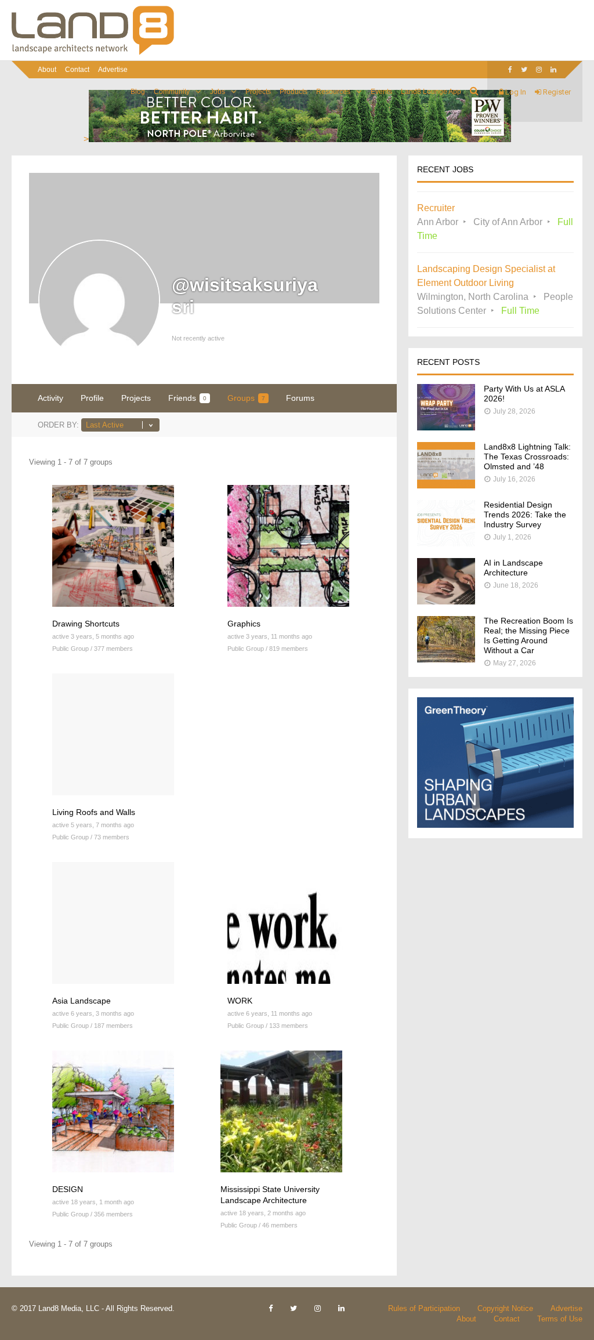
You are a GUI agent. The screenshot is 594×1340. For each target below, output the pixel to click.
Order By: (58, 425)
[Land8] (93, 53)
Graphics (243, 623)
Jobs (217, 92)
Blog (138, 92)
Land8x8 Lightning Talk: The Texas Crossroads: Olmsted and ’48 (527, 456)
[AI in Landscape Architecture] (446, 601)
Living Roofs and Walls (93, 812)
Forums (300, 398)
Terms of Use (559, 1318)
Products (293, 92)
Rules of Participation (424, 1308)
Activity (50, 398)
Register (556, 92)
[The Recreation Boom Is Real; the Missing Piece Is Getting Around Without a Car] (446, 659)
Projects (258, 92)
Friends (187, 398)
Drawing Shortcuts (85, 623)
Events (381, 92)
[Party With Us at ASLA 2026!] (446, 427)
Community (172, 92)
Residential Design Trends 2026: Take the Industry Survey (525, 514)
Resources (333, 92)
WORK (239, 1000)
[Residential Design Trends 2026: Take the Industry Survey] (446, 543)
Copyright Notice (505, 1308)
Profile (92, 398)
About (47, 70)
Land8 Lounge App (431, 92)
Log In (515, 92)
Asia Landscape (81, 1000)
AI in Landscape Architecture (513, 567)
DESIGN (67, 1189)
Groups (246, 398)
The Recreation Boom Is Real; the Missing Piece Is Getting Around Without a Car (528, 635)
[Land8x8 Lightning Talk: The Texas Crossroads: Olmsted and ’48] (446, 485)
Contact (77, 70)
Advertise (113, 70)
